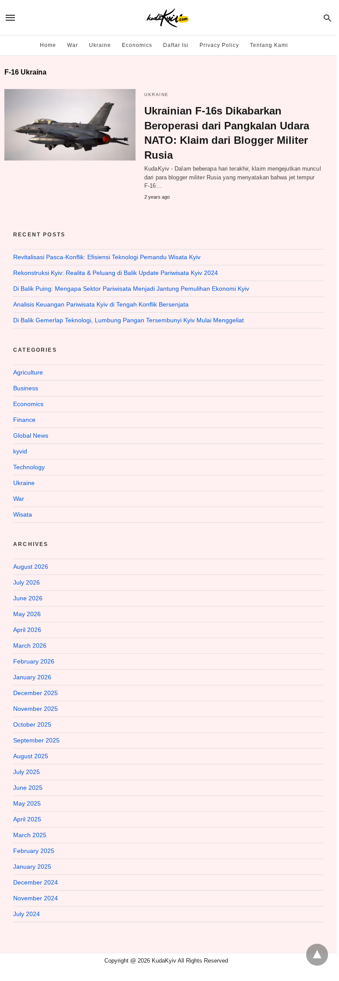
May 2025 (27, 803)
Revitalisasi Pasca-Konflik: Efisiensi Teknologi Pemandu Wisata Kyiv (106, 256)
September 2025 (36, 740)
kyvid (20, 451)
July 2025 (26, 771)
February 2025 (33, 850)
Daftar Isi (176, 45)
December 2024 (35, 882)
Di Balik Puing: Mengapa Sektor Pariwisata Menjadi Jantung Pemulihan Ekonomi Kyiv (131, 288)
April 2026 (27, 629)
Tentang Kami (269, 45)
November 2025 (35, 708)
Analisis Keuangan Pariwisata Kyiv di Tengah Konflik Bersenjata (101, 304)
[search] (327, 18)
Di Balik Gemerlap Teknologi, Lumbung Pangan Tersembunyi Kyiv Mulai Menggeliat (128, 320)
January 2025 (32, 866)
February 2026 (33, 661)
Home (48, 45)
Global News (30, 435)
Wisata (22, 514)
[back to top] (317, 955)
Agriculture (28, 372)
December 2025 (35, 692)
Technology (29, 467)
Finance (24, 419)
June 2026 (28, 598)
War (72, 45)
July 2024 (26, 913)
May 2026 (27, 613)
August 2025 (30, 756)
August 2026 (30, 566)
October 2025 (32, 724)
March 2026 (29, 645)
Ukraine (100, 45)
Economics (137, 45)
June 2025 (28, 787)
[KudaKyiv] (168, 18)
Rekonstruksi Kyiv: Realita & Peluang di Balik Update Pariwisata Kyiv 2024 (115, 272)
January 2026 (32, 677)
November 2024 (35, 898)
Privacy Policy (219, 45)
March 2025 (29, 834)
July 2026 (26, 582)
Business (25, 388)
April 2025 (27, 819)
